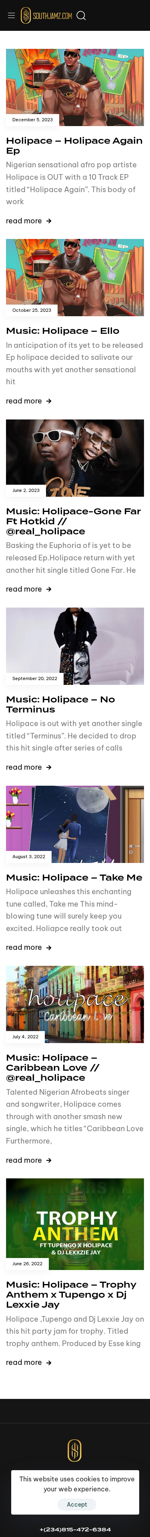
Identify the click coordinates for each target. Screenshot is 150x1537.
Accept (77, 1504)
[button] (14, 15)
